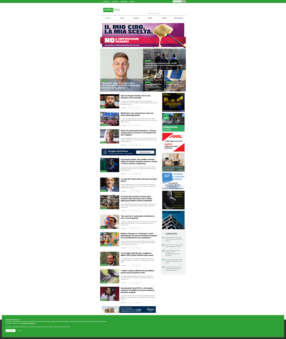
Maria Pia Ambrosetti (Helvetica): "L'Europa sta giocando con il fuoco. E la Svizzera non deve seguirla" (138, 133)
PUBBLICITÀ (106, 1)
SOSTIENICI (115, 1)
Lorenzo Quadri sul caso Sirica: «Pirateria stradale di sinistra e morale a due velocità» (173, 268)
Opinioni (164, 18)
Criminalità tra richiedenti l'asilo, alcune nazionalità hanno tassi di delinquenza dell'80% (164, 64)
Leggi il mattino (178, 18)
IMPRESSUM (124, 1)
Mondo (150, 18)
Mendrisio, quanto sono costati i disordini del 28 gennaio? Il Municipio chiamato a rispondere (121, 85)
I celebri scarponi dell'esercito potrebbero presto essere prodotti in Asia (137, 272)
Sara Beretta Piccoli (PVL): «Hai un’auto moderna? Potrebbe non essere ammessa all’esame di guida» (137, 290)
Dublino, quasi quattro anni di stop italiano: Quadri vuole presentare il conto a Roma (153, 87)
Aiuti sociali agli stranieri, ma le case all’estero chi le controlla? (135, 97)
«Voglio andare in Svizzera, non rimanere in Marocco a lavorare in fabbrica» (173, 239)
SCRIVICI (132, 1)
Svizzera (136, 18)
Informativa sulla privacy (28, 323)
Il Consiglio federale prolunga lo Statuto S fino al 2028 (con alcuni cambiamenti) (175, 87)
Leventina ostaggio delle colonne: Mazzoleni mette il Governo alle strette (174, 261)
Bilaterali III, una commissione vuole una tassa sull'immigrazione (137, 114)
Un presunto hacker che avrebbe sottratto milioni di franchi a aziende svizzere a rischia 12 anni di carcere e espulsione (139, 161)
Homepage (108, 18)
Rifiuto (20, 330)
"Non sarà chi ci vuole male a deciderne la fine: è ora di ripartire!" (137, 217)
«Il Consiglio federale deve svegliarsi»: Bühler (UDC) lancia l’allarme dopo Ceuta (137, 254)
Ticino (122, 18)
